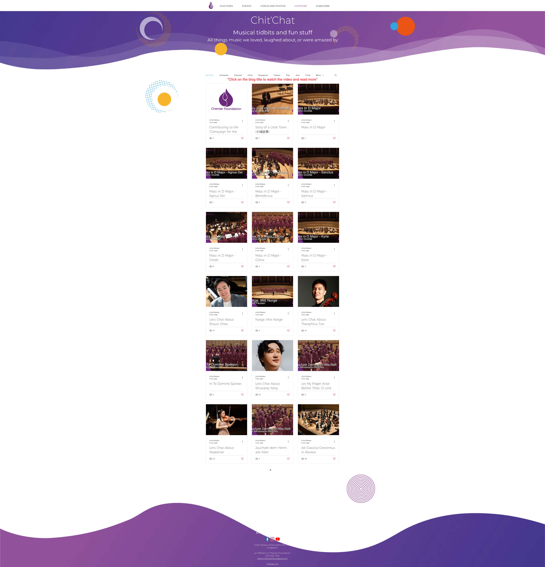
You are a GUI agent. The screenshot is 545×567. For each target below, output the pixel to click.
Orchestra (223, 75)
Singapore (263, 75)
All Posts (210, 75)
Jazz (297, 75)
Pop (288, 75)
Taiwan (277, 75)
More (318, 75)
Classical (238, 75)
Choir (250, 75)
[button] (335, 75)
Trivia (307, 75)
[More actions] (243, 121)
